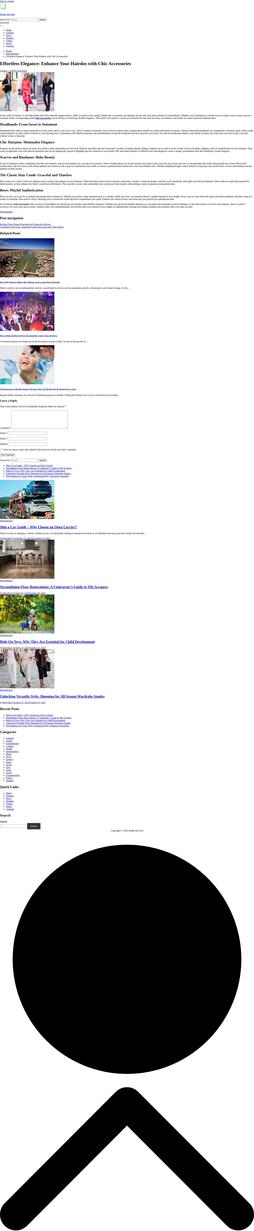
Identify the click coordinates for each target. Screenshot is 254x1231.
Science (9, 759)
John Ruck (22, 71)
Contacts (10, 46)
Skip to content (7, 1)
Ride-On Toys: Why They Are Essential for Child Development (35, 471)
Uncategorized (12, 775)
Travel (9, 772)
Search (3, 821)
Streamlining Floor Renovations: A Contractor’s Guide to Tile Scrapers (38, 468)
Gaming (9, 746)
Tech (8, 767)
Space (8, 762)
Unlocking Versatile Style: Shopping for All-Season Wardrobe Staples (38, 473)
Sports (9, 43)
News (8, 35)
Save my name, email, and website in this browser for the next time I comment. (40, 449)
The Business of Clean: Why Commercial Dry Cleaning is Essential (37, 476)
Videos (9, 40)
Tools (8, 770)
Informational (6, 212)
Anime (9, 741)
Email (3, 438)
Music (9, 754)
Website (3, 444)
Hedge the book (7, 14)
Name (3, 433)
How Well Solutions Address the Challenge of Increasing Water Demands (30, 282)
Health (9, 749)
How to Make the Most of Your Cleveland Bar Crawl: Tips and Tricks (28, 336)
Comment (5, 428)
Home (9, 30)
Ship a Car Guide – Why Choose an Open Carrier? (29, 465)
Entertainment (12, 743)
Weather (10, 38)
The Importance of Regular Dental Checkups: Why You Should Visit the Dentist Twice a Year (38, 389)
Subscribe (4, 22)
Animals (10, 33)
